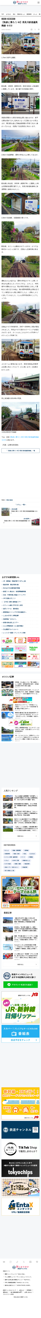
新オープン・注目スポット (12, 867)
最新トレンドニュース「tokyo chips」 (15, 1274)
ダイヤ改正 (8, 863)
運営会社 (5, 1292)
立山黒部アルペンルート (11, 629)
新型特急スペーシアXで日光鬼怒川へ (14, 612)
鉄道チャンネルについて (9, 1290)
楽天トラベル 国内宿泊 (11, 608)
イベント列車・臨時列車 (11, 857)
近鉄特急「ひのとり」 (10, 619)
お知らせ (21, 1290)
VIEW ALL (21, 836)
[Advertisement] (20, 475)
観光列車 (27, 863)
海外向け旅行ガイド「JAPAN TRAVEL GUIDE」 (18, 1285)
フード (23, 857)
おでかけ (8, 14)
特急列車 (25, 867)
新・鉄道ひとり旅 (9, 870)
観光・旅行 (17, 853)
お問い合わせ (28, 1292)
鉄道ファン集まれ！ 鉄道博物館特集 (14, 591)
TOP (2, 14)
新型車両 (29, 14)
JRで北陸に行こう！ (9, 598)
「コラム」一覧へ (20, 504)
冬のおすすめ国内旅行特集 (11, 588)
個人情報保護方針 (15, 1292)
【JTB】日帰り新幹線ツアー (12, 602)
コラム (3, 18)
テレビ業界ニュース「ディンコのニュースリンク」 (18, 1277)
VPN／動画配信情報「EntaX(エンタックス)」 (17, 1282)
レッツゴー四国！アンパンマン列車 (14, 633)
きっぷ (35, 14)
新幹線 (26, 850)
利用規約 (29, 1290)
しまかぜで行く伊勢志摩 (11, 615)
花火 (14, 14)
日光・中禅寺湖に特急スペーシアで (14, 595)
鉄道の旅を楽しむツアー (11, 622)
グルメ (7, 860)
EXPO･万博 (16, 860)
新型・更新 (18, 863)
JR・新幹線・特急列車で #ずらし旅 (14, 581)
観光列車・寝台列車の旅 (11, 584)
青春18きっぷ (21, 14)
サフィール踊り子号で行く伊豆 (13, 605)
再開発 (31, 857)
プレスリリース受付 (8, 1294)
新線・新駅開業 (17, 850)
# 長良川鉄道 (9, 500)
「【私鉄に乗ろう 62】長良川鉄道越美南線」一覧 (20, 450)
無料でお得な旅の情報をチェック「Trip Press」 (18, 1279)
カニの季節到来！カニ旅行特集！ (13, 626)
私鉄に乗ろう (11, 18)
